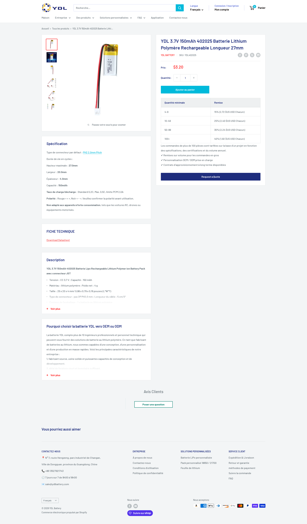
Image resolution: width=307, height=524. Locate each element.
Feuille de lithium (190, 467)
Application (157, 17)
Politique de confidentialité (148, 473)
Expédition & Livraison (241, 457)
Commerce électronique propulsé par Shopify (64, 512)
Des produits (83, 17)
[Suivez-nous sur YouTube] (135, 506)
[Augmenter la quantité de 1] (193, 77)
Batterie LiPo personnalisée (196, 457)
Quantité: (166, 77)
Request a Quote (210, 176)
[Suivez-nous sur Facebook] (129, 506)
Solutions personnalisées (114, 17)
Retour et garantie (239, 462)
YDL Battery (168, 55)
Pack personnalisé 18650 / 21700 (198, 462)
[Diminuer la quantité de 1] (176, 77)
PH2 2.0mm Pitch (92, 152)
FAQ (140, 17)
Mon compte (222, 9)
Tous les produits (60, 28)
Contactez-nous (178, 17)
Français (47, 500)
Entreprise (61, 17)
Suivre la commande (240, 473)
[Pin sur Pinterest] (246, 54)
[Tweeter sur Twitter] (252, 54)
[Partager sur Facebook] (240, 54)
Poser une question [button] (153, 404)
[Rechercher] (180, 7)
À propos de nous (142, 457)
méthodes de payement (242, 467)
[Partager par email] (258, 54)
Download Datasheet (58, 240)
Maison (45, 17)
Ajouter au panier (185, 89)
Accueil (45, 28)
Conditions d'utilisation (146, 467)
